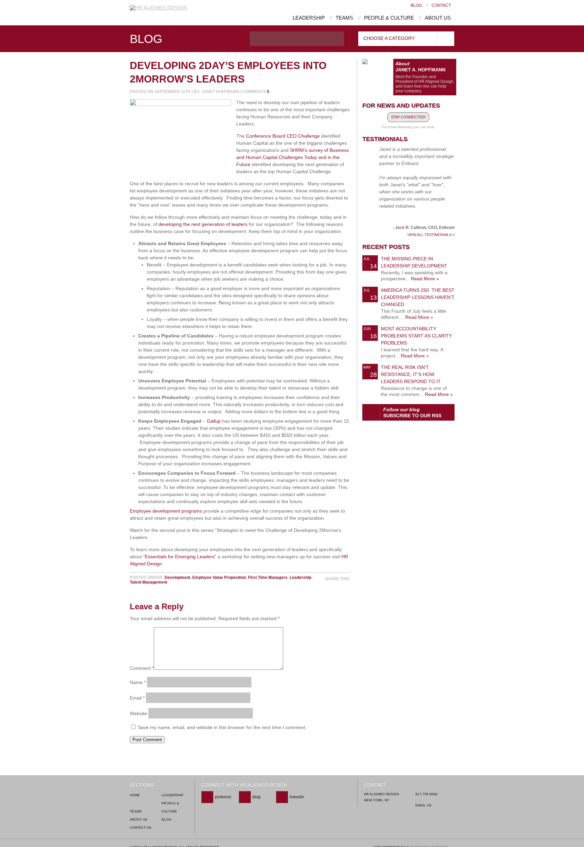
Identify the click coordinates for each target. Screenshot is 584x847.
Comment (142, 668)
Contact (441, 5)
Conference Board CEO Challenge (283, 136)
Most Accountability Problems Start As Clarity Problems (416, 336)
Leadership (309, 18)
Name (138, 682)
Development (177, 577)
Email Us (423, 805)
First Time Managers (268, 577)
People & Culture (389, 18)
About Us (438, 18)
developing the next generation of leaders (203, 224)
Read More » (425, 278)
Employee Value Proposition (219, 577)
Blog (416, 5)
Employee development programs (166, 511)
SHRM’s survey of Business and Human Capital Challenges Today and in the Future (292, 157)
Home (135, 795)
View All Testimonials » (431, 235)
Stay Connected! (408, 117)
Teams (344, 18)
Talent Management (148, 582)
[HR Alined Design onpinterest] (216, 801)
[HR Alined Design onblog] (250, 801)
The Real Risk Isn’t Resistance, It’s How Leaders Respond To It (411, 374)
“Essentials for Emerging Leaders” (179, 556)
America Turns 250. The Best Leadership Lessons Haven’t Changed (418, 297)
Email (137, 698)
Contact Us (140, 827)
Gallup (214, 421)
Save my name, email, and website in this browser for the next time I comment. (222, 727)
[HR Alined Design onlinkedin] (290, 801)
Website (138, 713)
